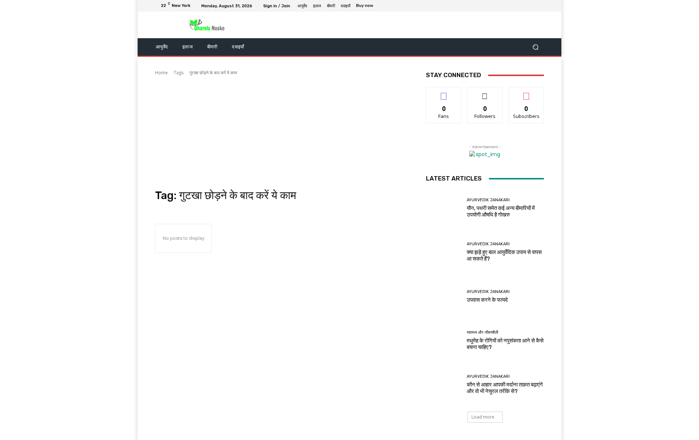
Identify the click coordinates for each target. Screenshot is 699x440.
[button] (535, 47)
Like (444, 92)
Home (161, 73)
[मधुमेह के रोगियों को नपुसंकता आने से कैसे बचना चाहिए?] (443, 340)
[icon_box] (368, 6)
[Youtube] (539, 5)
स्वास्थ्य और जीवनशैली (482, 332)
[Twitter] (522, 5)
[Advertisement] (281, 132)
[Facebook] (504, 5)
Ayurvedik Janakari (488, 200)
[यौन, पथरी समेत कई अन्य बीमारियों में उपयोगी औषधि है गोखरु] (443, 208)
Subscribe (526, 92)
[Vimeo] (530, 5)
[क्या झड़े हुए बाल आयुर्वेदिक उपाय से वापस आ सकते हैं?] (443, 252)
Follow (485, 92)
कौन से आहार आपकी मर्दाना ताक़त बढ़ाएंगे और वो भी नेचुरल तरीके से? (505, 388)
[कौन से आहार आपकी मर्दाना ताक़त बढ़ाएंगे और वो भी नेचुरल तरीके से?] (443, 384)
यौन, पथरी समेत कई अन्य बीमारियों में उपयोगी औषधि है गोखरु (501, 211)
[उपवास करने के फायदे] (443, 296)
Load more (482, 417)
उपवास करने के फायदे (487, 300)
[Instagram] (513, 5)
